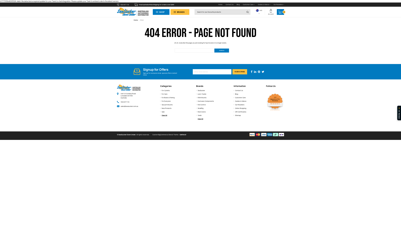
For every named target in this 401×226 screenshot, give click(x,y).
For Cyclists (166, 90)
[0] (280, 12)
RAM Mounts (202, 98)
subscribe (240, 72)
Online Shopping (240, 108)
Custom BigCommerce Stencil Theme (165, 135)
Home (220, 4)
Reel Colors (202, 112)
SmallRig (200, 108)
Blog (238, 4)
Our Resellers (278, 4)
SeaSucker (201, 90)
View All (164, 115)
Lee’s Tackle (202, 94)
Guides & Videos (263, 4)
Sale (163, 112)
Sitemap (238, 115)
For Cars (164, 94)
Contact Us (229, 4)
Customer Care (248, 4)
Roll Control (202, 105)
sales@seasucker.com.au (129, 106)
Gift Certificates (240, 112)
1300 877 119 (125, 102)
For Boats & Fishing (168, 98)
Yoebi (200, 115)
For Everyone (166, 101)
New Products (166, 108)
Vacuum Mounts (167, 105)
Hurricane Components (206, 101)
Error (142, 20)
